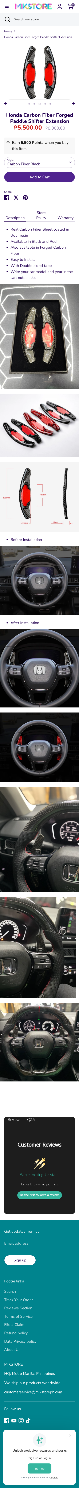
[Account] (59, 5)
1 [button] (29, 104)
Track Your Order (18, 1299)
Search (10, 1291)
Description (15, 217)
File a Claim (14, 1324)
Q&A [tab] (31, 1119)
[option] (39, 71)
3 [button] (40, 104)
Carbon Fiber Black (23, 164)
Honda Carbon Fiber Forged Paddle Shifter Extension (38, 37)
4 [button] (45, 104)
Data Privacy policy (20, 1341)
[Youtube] (13, 1420)
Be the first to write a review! (39, 1195)
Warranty (66, 217)
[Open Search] (7, 19)
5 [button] (50, 104)
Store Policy (41, 215)
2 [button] (34, 104)
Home (8, 31)
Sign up (20, 1260)
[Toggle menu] (7, 6)
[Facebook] (6, 1420)
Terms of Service (18, 1316)
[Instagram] (21, 1420)
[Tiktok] (28, 1420)
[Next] (73, 103)
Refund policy (16, 1333)
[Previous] (5, 103)
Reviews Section (18, 1308)
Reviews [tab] (14, 1119)
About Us (12, 1349)
